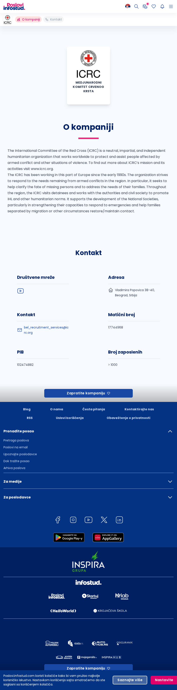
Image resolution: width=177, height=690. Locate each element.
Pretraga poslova (16, 440)
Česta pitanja (93, 409)
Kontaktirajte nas (139, 409)
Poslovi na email (15, 447)
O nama (56, 409)
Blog (26, 409)
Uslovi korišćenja (70, 418)
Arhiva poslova (14, 468)
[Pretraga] (136, 6)
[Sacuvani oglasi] (153, 6)
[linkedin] (119, 521)
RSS (30, 418)
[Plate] (145, 6)
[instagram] (73, 521)
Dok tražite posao (16, 461)
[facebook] (57, 521)
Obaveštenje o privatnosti (128, 418)
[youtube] (20, 290)
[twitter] (104, 521)
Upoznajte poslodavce (20, 454)
